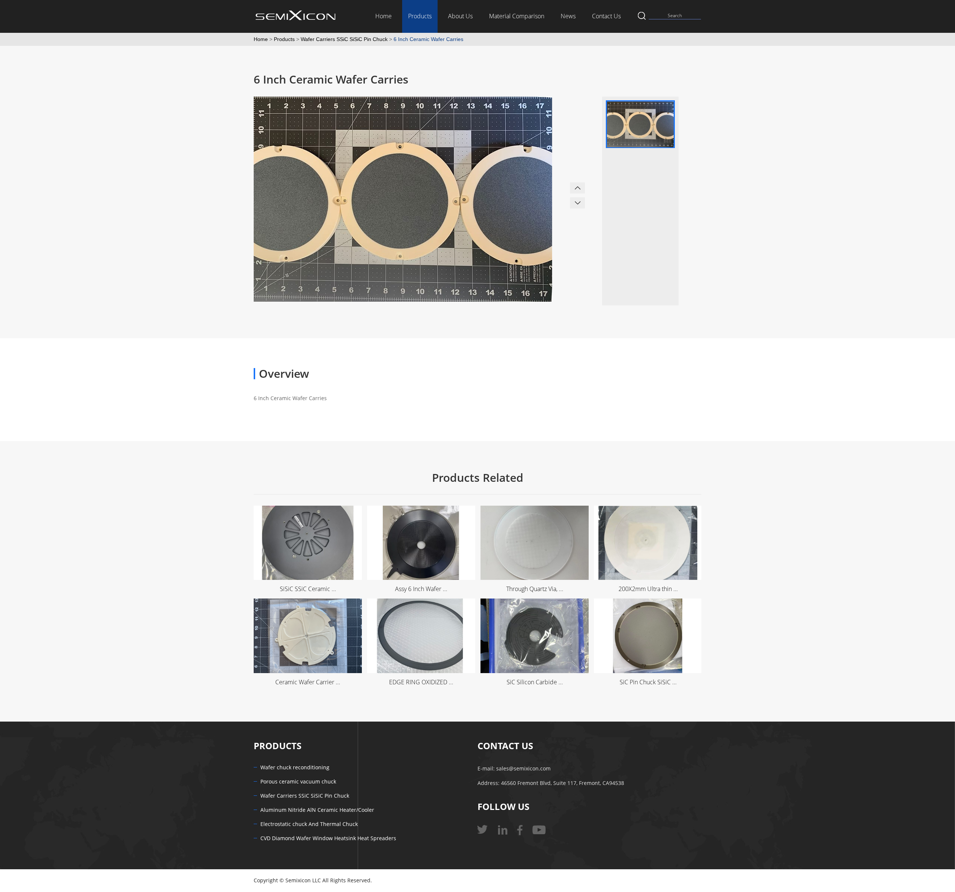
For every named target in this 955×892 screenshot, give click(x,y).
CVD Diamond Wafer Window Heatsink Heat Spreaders (328, 838)
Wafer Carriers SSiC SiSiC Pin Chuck (344, 39)
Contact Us (606, 16)
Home (383, 16)
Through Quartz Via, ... (534, 589)
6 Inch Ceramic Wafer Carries (428, 39)
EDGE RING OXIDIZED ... (421, 682)
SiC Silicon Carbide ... (535, 682)
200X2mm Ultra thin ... (648, 589)
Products (420, 16)
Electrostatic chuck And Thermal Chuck (309, 824)
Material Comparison (516, 16)
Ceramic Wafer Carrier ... (307, 682)
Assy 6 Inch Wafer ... (421, 589)
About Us (460, 16)
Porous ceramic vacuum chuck (298, 782)
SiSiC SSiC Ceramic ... (308, 589)
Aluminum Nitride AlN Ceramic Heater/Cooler (317, 810)
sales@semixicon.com (523, 769)
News (568, 16)
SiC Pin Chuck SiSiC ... (648, 682)
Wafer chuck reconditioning (294, 767)
